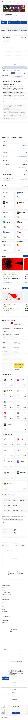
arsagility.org (24, 145)
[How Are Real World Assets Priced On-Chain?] (12, 297)
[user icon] (24, 2)
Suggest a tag (16, 369)
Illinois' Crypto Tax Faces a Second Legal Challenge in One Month (11, 278)
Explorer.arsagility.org (21, 156)
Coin (26, 152)
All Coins (14, 689)
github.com (24, 148)
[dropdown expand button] (26, 15)
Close (16, 712)
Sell (16, 22)
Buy (10, 22)
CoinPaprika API (5, 75)
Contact (14, 685)
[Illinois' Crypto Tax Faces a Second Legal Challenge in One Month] (12, 264)
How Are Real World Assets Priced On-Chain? (12, 309)
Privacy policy (14, 699)
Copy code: (4, 676)
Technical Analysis (18, 76)
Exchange (23, 22)
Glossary (14, 692)
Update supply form (7, 180)
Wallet (3, 22)
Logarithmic (18, 73)
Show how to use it (17, 324)
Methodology (14, 696)
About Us (14, 682)
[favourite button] (23, 15)
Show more (5, 101)
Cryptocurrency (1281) (19, 364)
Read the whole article (7, 282)
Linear (13, 73)
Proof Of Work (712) (18, 367)
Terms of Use (14, 703)
